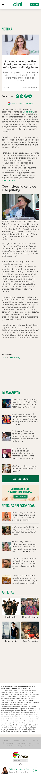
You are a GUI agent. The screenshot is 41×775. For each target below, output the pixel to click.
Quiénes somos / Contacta (10, 740)
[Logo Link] (17, 4)
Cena (4, 357)
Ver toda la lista (20, 479)
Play (36, 770)
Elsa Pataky (15, 357)
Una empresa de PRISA (20, 755)
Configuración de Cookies (26, 746)
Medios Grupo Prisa (20, 760)
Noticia (7, 29)
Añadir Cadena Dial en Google (22, 103)
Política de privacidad (24, 743)
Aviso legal (35, 740)
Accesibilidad (9, 743)
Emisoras (25, 740)
